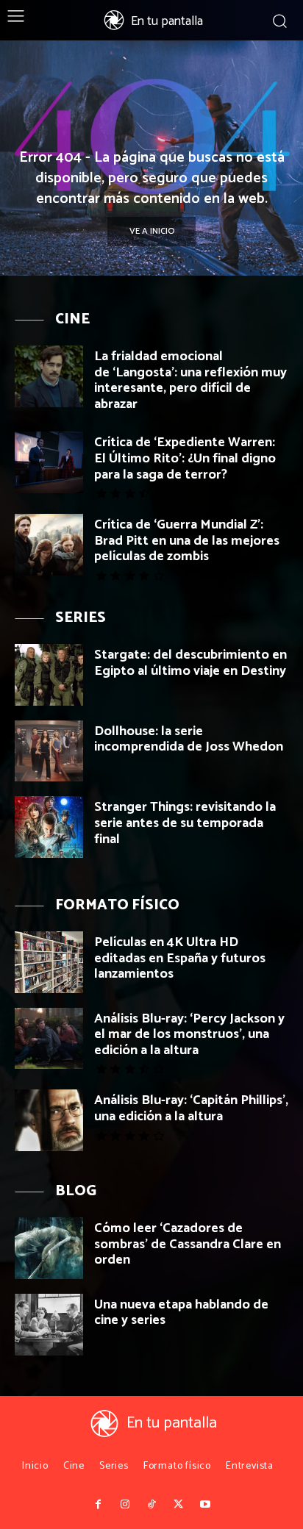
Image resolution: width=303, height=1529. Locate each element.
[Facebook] (98, 1505)
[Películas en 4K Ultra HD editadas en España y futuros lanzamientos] (49, 962)
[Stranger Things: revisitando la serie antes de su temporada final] (49, 827)
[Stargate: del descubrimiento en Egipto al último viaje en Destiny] (49, 675)
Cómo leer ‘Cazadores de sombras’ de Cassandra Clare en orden (187, 1244)
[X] (178, 1505)
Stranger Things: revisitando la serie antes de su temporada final (185, 823)
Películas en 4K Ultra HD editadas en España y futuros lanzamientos (179, 958)
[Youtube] (205, 1505)
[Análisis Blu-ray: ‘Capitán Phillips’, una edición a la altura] (49, 1120)
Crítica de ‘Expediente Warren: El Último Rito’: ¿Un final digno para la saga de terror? (185, 458)
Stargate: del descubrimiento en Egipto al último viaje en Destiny (190, 663)
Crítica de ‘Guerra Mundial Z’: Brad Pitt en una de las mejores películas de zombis (186, 540)
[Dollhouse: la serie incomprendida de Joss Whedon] (49, 751)
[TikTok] (151, 1505)
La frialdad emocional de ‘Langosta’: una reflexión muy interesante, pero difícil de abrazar (190, 380)
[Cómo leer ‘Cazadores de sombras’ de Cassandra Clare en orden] (49, 1248)
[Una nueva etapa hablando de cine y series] (49, 1325)
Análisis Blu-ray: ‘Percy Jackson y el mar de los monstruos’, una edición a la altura (189, 1034)
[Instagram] (124, 1505)
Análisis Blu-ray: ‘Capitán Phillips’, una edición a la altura (191, 1108)
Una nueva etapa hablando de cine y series (181, 1313)
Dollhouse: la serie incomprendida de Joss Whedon (188, 739)
